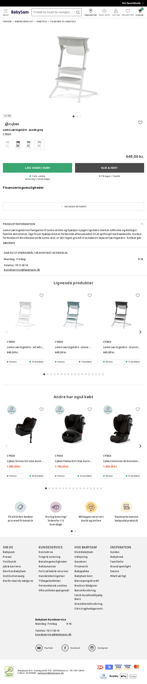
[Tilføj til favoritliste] (140, 122)
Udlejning (81, 557)
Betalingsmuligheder (53, 561)
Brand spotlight (120, 566)
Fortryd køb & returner (54, 571)
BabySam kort (83, 576)
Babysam (9, 552)
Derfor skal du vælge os (18, 581)
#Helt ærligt (118, 576)
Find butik (9, 561)
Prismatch (81, 566)
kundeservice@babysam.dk (22, 270)
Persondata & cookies (53, 585)
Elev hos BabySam (14, 571)
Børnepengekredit (86, 581)
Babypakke (81, 571)
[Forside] (20, 12)
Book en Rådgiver (85, 585)
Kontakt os (46, 552)
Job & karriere (12, 566)
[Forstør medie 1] (73, 69)
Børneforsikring (85, 590)
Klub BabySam (83, 552)
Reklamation (47, 566)
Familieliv (116, 561)
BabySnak (116, 557)
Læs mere (9, 242)
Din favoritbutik (131, 3)
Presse (7, 557)
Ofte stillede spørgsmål (54, 590)
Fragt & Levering (49, 557)
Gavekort (80, 561)
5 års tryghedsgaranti (88, 608)
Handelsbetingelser (52, 576)
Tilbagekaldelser (50, 581)
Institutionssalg (13, 576)
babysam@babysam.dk (51, 673)
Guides (114, 552)
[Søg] (78, 12)
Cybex (7, 134)
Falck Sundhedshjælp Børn (88, 597)
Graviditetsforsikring (88, 604)
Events (114, 571)
